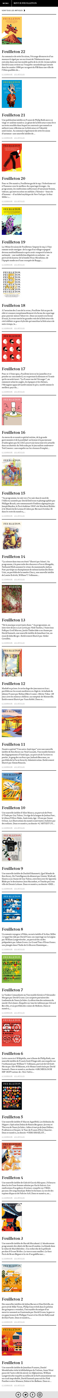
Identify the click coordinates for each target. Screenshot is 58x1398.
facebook (32, 1394)
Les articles (19, 74)
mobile (18, 1394)
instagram (39, 1394)
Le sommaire (7, 74)
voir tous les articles (12, 10)
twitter (25, 1394)
